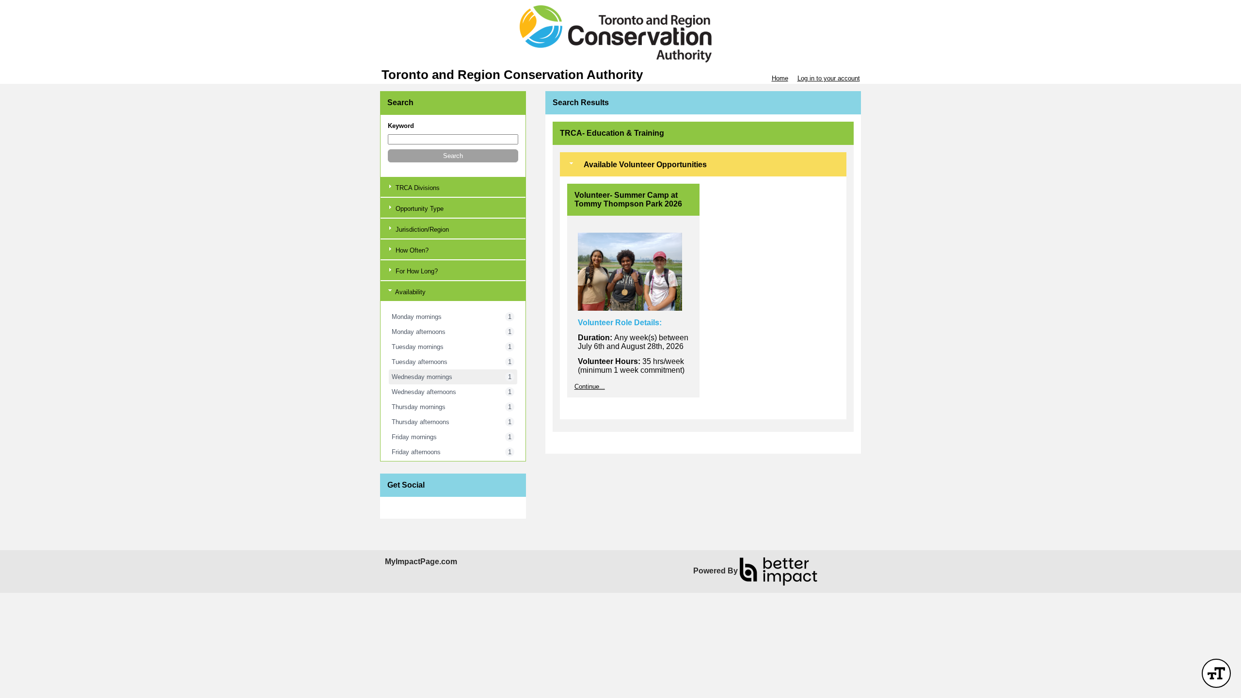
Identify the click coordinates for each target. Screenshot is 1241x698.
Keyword (401, 125)
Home (780, 78)
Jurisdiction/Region (421, 229)
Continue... (589, 386)
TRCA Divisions (417, 187)
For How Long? (416, 271)
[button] (453, 155)
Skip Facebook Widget (419, 507)
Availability (410, 292)
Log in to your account (828, 78)
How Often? (411, 250)
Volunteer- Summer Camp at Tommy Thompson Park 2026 (628, 199)
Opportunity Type (419, 208)
